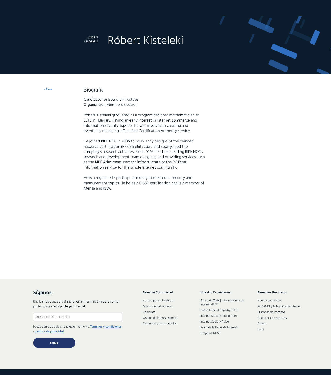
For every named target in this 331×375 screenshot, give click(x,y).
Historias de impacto (271, 312)
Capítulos (149, 312)
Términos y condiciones (105, 326)
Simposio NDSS (210, 333)
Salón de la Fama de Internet (218, 327)
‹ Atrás (48, 89)
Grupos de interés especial (160, 317)
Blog (261, 329)
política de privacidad (49, 331)
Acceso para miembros (158, 300)
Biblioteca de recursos (272, 317)
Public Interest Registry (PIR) (219, 310)
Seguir (54, 343)
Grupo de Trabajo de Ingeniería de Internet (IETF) (222, 302)
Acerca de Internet (270, 300)
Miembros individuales (157, 306)
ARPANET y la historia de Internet (279, 306)
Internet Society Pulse (214, 321)
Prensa (262, 323)
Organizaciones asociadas (160, 323)
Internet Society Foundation (218, 316)
